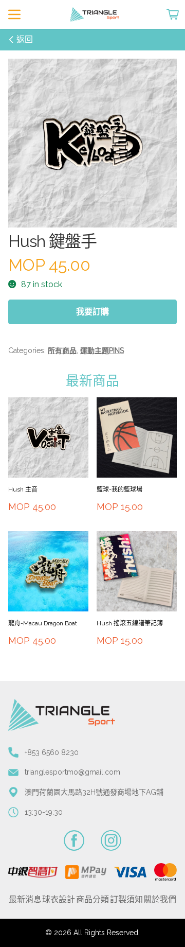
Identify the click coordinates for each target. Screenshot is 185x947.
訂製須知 (126, 899)
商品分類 (92, 899)
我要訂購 (92, 312)
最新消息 (25, 899)
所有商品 (62, 350)
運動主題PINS (102, 350)
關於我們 (159, 899)
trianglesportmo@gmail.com (72, 772)
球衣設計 (58, 899)
